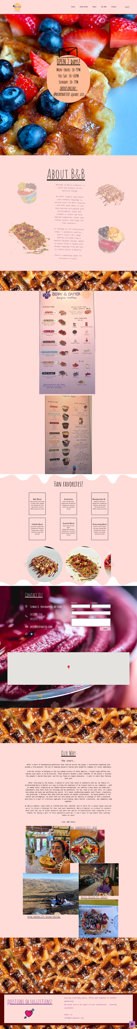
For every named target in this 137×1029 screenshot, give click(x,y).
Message (73, 616)
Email (72, 609)
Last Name (95, 603)
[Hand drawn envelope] (68, 51)
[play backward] (25, 564)
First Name (74, 603)
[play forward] (112, 564)
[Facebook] (31, 633)
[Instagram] (35, 633)
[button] (37, 504)
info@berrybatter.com (74, 1018)
